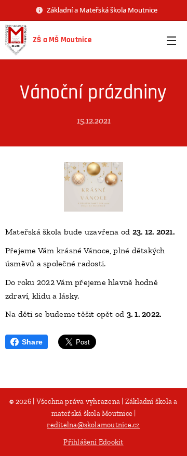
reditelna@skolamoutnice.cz (93, 425)
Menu (171, 40)
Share (32, 342)
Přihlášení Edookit (93, 442)
